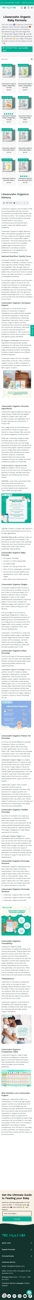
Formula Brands (8, 1256)
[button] (29, 1292)
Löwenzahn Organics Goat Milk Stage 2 (9, 179)
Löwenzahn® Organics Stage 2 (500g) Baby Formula (25, 85)
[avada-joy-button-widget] (4, 1295)
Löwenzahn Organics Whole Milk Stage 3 (9, 149)
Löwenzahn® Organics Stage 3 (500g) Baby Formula (9, 117)
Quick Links (6, 1243)
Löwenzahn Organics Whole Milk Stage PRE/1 (25, 117)
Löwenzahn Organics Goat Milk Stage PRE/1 (25, 179)
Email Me (17, 1219)
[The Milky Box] (9, 7)
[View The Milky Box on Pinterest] (14, 1296)
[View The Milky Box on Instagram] (20, 1296)
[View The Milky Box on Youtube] (25, 1296)
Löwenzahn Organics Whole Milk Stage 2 (25, 149)
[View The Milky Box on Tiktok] (30, 1296)
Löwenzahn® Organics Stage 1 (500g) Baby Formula (9, 85)
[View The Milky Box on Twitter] (9, 1296)
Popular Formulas (8, 1249)
